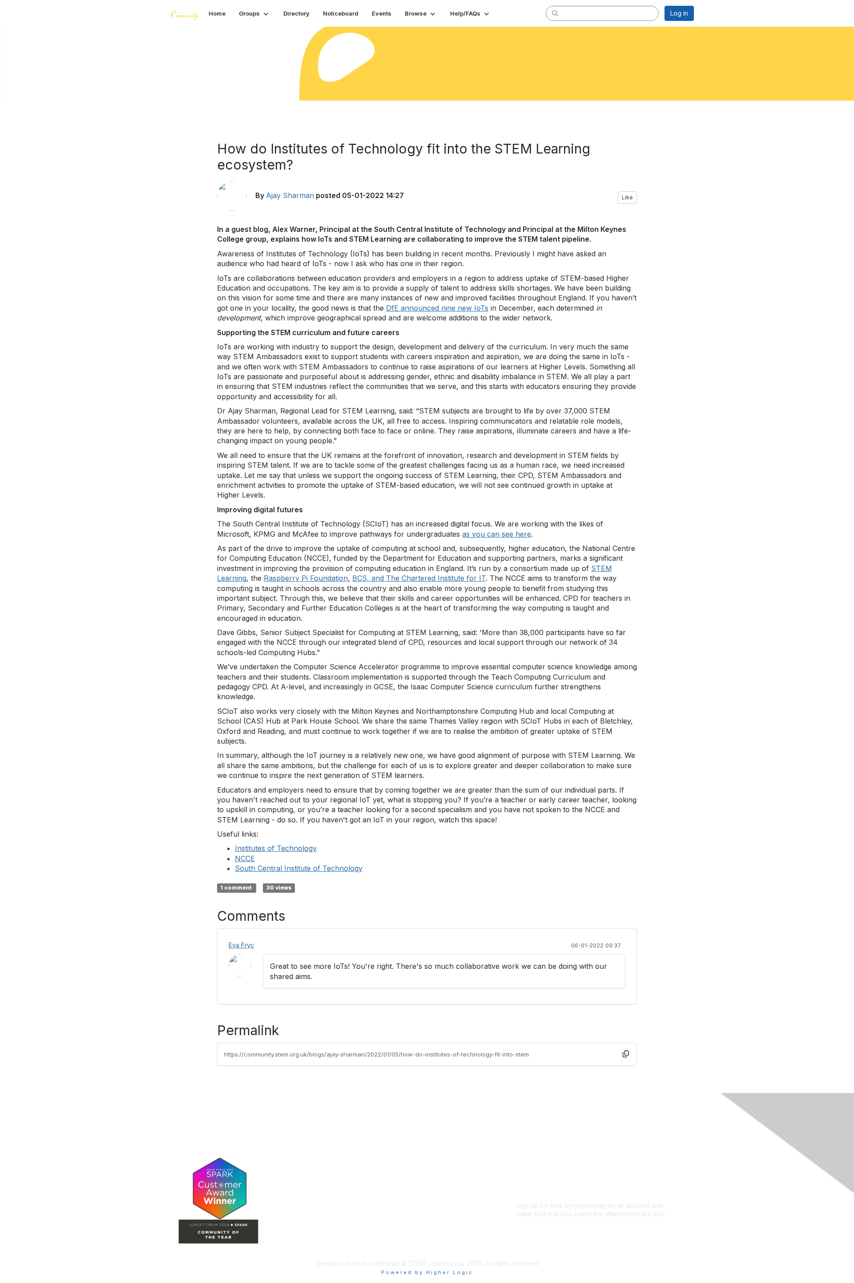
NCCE (245, 858)
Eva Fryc (241, 945)
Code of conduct (541, 1148)
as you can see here (496, 534)
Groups (356, 1153)
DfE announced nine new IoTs (437, 308)
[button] (254, 13)
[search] (555, 13)
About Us (529, 1140)
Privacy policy (536, 1166)
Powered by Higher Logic (427, 1272)
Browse (356, 1192)
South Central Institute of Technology (299, 868)
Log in (679, 13)
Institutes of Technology (276, 848)
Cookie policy (536, 1174)
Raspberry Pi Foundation (306, 578)
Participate (360, 1206)
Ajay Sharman (290, 195)
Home (354, 1140)
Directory (358, 1166)
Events (355, 1179)
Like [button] (627, 197)
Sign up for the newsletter (553, 1227)
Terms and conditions (547, 1157)
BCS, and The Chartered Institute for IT (419, 578)
